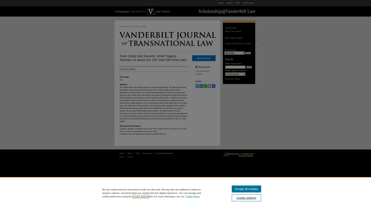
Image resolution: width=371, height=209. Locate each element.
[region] (185, 193)
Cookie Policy (192, 196)
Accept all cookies (246, 189)
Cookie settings (141, 196)
